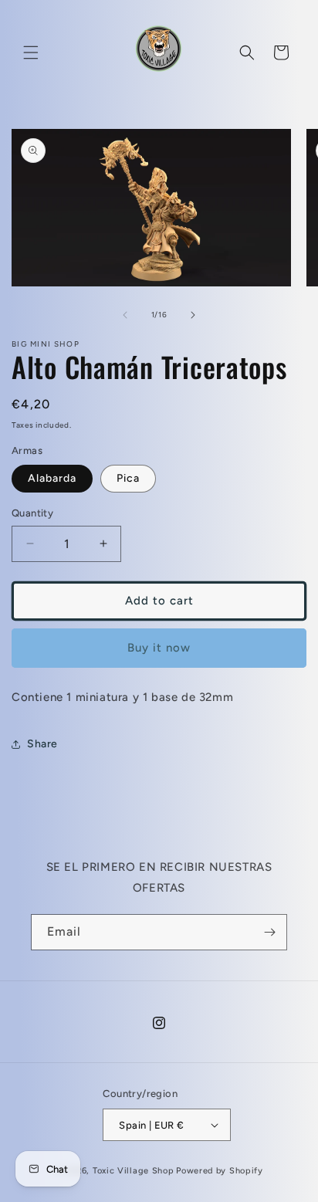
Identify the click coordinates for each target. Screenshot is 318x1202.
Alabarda (52, 478)
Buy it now (159, 648)
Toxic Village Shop (133, 1171)
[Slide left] (125, 315)
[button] (31, 52)
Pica (128, 478)
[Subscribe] (269, 932)
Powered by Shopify (219, 1171)
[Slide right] (193, 315)
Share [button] (42, 743)
